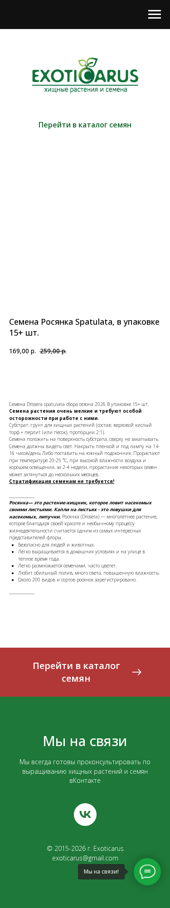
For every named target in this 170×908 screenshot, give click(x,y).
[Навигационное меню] (154, 14)
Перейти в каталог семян (85, 125)
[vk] (85, 814)
